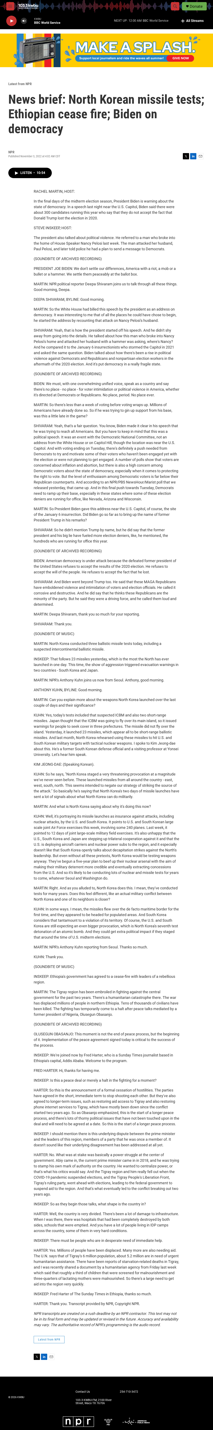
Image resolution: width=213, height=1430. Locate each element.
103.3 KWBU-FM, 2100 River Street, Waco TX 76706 (94, 1402)
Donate (196, 6)
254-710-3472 (129, 1391)
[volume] (23, 21)
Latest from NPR (20, 84)
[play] (11, 21)
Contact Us (83, 1391)
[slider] (30, 21)
